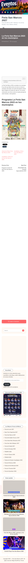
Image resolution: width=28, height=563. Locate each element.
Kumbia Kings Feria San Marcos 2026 (14, 551)
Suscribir (7, 384)
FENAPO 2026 (8, 451)
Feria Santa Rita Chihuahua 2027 (12, 440)
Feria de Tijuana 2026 (10, 454)
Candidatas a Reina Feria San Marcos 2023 (18, 153)
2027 (14, 529)
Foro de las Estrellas (14, 547)
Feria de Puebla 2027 (10, 446)
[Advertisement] (14, 63)
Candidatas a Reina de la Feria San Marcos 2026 (7, 158)
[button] (14, 125)
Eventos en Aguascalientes (14, 492)
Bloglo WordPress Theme (18, 560)
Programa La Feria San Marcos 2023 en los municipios (12, 81)
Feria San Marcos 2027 (12, 19)
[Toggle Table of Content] (23, 78)
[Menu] (3, 27)
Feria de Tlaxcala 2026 (10, 468)
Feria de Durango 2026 (10, 448)
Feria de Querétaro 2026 (10, 471)
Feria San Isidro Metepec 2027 (12, 443)
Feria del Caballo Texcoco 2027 (12, 437)
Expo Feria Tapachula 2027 (11, 432)
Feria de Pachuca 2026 (10, 462)
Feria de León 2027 (9, 429)
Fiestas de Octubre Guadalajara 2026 (13, 460)
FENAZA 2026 (8, 457)
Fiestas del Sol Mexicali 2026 (11, 465)
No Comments (14, 41)
